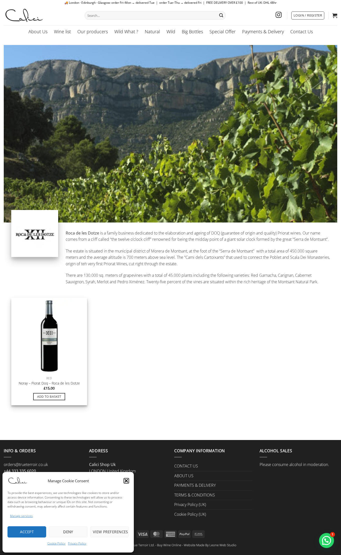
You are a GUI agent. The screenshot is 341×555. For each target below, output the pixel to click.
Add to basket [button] (49, 396)
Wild (171, 31)
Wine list (62, 31)
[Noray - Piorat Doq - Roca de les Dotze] (49, 336)
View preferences (110, 531)
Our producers (92, 31)
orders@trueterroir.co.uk (26, 464)
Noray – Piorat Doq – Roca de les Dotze (49, 383)
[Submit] (221, 15)
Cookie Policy (56, 543)
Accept (27, 531)
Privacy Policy (77, 543)
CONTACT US (186, 466)
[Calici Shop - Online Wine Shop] (40, 16)
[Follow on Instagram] (279, 15)
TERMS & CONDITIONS (194, 495)
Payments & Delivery (263, 31)
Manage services (21, 516)
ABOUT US (183, 475)
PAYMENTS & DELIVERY (195, 485)
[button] (126, 480)
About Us (37, 31)
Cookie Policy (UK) (190, 514)
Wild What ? (126, 31)
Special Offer (222, 31)
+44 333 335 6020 (20, 471)
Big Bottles (192, 31)
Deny (68, 531)
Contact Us (301, 31)
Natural (152, 31)
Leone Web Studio (222, 545)
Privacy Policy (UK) (190, 504)
